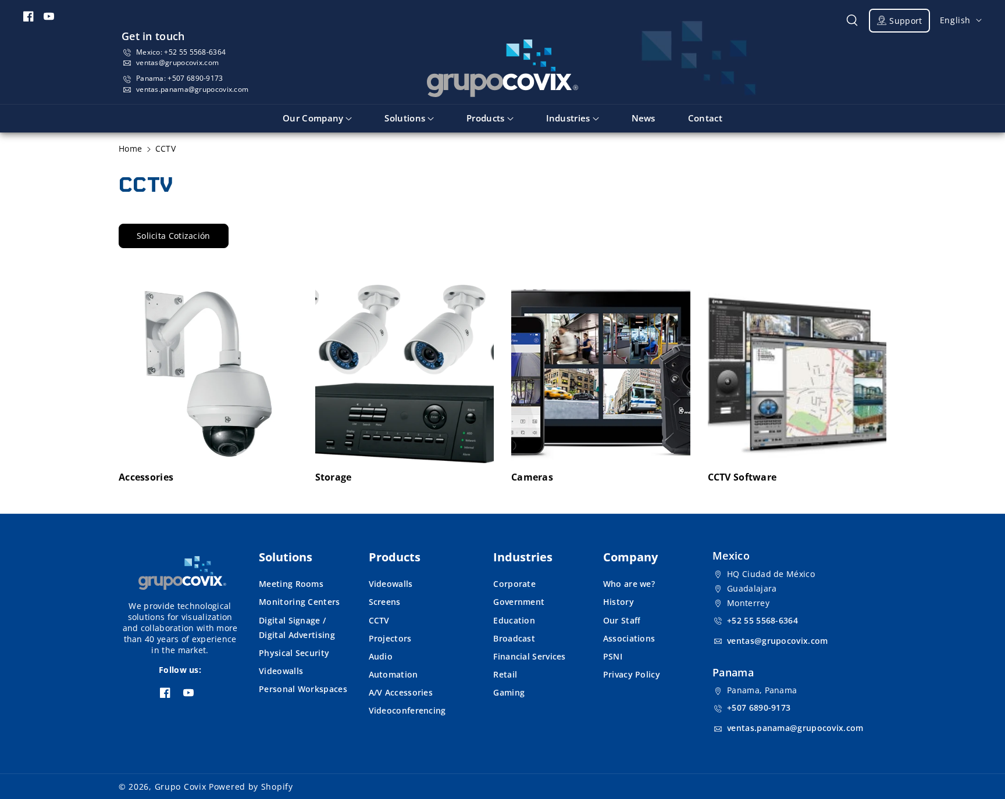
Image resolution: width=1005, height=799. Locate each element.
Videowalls (281, 670)
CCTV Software (742, 477)
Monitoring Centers (299, 601)
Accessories (146, 477)
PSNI (612, 656)
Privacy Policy (631, 674)
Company (630, 557)
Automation (393, 674)
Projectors (390, 638)
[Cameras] (600, 374)
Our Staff (622, 620)
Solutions (285, 557)
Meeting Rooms (291, 583)
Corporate (514, 583)
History (618, 601)
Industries (523, 557)
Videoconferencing (407, 710)
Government (518, 601)
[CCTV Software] (797, 374)
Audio (381, 656)
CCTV (379, 620)
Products (394, 557)
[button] (852, 20)
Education (514, 620)
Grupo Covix (180, 786)
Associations (629, 638)
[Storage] (404, 374)
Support (905, 20)
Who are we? (629, 583)
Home (130, 148)
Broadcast (514, 638)
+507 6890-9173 (195, 78)
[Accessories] (208, 374)
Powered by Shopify (251, 786)
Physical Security (294, 652)
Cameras (532, 477)
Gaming (509, 692)
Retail (505, 674)
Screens (385, 601)
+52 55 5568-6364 (195, 52)
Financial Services (529, 656)
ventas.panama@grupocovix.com (192, 89)
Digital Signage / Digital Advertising (297, 627)
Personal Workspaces (303, 688)
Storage (333, 477)
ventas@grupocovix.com (177, 62)
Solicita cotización (174, 235)
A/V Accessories (401, 692)
